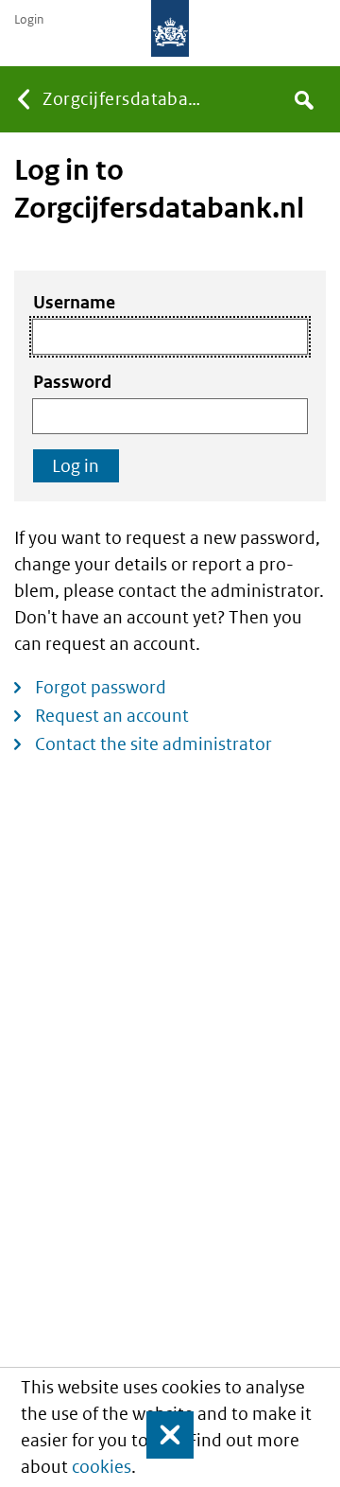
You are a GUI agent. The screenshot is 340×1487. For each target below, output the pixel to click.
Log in (75, 466)
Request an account (112, 715)
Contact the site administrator (153, 744)
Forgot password (100, 687)
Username (74, 302)
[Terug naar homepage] (170, 28)
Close (161, 1435)
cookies (101, 1467)
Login (28, 19)
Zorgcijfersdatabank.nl (125, 99)
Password (72, 382)
